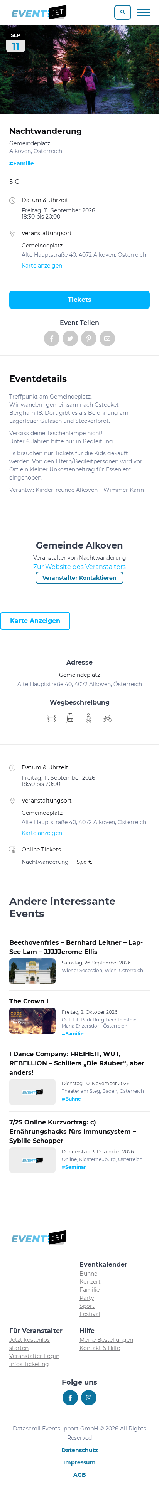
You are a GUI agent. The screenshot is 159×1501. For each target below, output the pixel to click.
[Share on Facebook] (51, 338)
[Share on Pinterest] (88, 338)
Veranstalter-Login (34, 1356)
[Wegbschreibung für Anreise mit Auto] (70, 718)
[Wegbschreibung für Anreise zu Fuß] (88, 718)
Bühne (88, 1273)
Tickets (79, 299)
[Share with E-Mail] (107, 338)
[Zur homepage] (38, 12)
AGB (79, 1474)
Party (87, 1297)
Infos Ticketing (29, 1364)
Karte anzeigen (42, 266)
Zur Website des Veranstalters (79, 566)
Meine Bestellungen (106, 1339)
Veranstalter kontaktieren (79, 577)
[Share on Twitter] (70, 338)
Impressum (79, 1462)
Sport (87, 1305)
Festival (90, 1314)
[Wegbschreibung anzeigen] (51, 718)
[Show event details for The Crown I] (32, 1021)
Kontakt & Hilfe (100, 1348)
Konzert (90, 1281)
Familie (90, 1289)
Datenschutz (79, 1450)
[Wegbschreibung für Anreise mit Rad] (107, 718)
